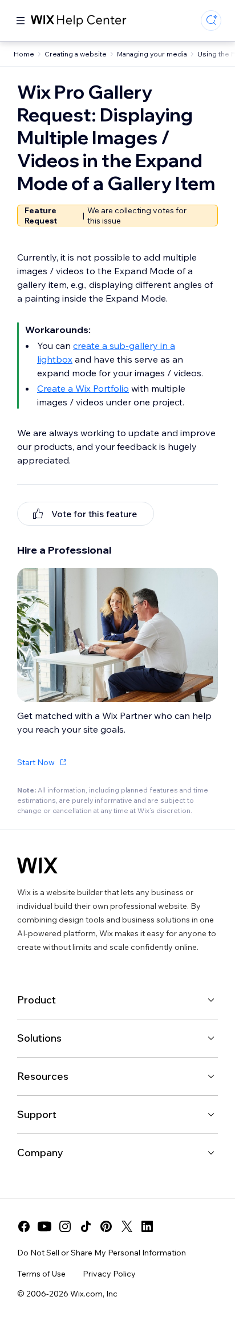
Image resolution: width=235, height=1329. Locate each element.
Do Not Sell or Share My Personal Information (101, 1252)
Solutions (39, 1037)
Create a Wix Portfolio (83, 388)
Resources (42, 1076)
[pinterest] (106, 1226)
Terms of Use (41, 1274)
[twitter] (126, 1226)
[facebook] (24, 1226)
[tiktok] (85, 1226)
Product (36, 999)
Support (36, 1114)
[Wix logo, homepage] (37, 865)
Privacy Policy (109, 1274)
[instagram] (65, 1226)
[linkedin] (147, 1226)
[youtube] (44, 1226)
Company (40, 1152)
